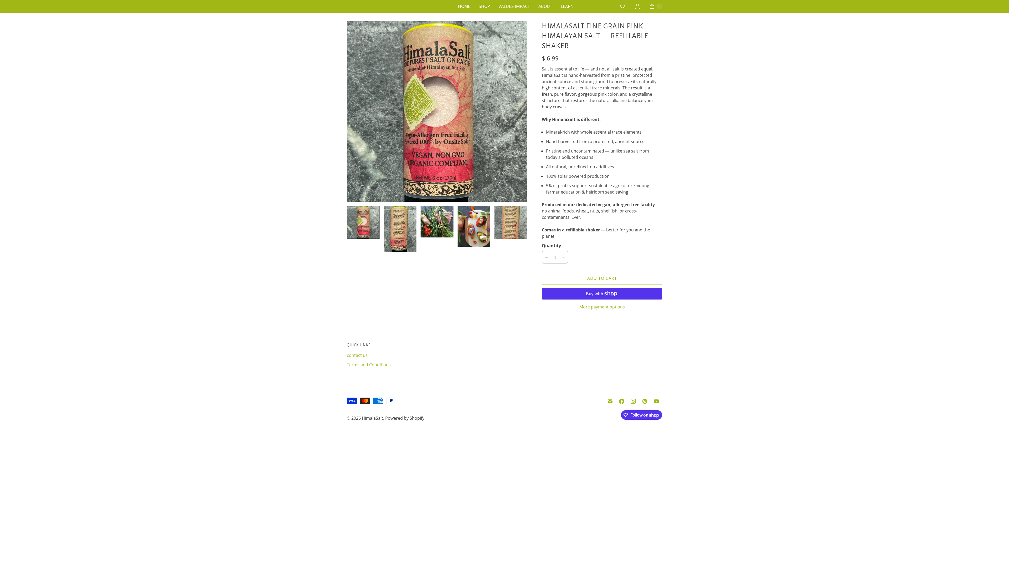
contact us (357, 355)
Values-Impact (514, 6)
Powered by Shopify (404, 418)
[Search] (622, 6)
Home (464, 6)
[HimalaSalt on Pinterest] (645, 401)
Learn (567, 6)
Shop (484, 6)
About (545, 6)
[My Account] (637, 6)
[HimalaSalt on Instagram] (633, 401)
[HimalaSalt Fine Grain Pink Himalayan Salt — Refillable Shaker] (437, 111)
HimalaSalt (372, 418)
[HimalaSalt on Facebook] (621, 401)
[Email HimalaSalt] (610, 401)
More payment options (602, 307)
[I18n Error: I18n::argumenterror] (363, 222)
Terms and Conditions (369, 365)
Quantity (551, 245)
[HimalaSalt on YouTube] (656, 401)
